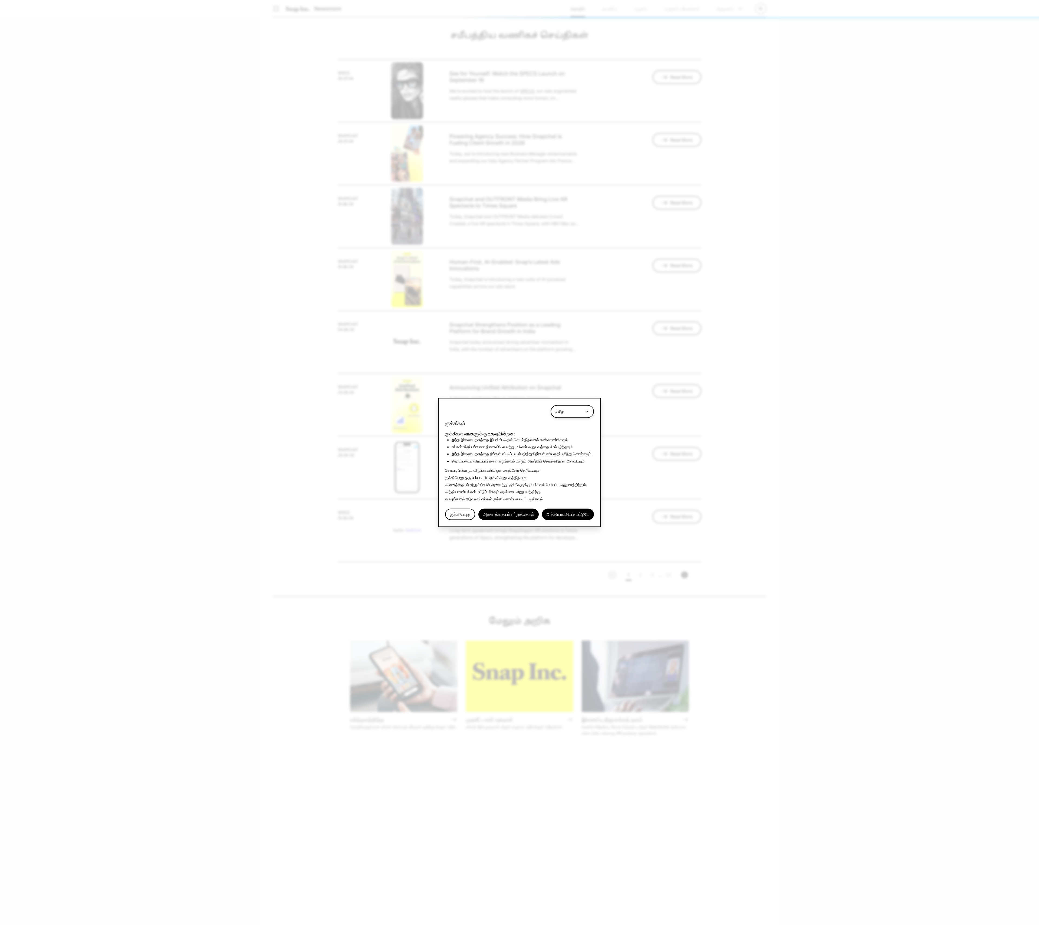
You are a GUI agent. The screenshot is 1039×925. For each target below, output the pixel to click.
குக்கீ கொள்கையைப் (510, 499)
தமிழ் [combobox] (559, 411)
